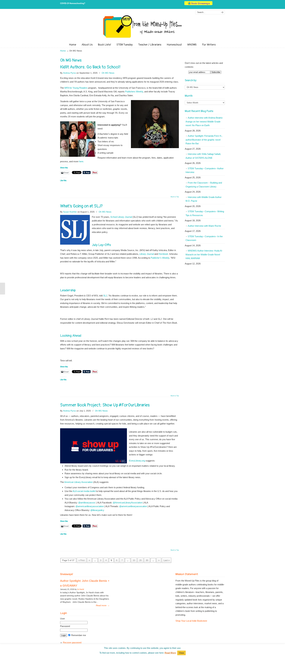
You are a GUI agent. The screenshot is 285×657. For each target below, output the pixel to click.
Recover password (72, 642)
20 (140, 560)
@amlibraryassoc (86, 502)
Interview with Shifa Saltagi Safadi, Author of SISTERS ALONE (203, 156)
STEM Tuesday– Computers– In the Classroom (204, 238)
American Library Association (78, 482)
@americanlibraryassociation (90, 506)
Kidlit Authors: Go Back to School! (90, 67)
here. (81, 161)
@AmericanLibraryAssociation (127, 502)
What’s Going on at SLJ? (81, 206)
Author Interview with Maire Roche (204, 226)
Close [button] (181, 653)
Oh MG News (108, 73)
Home (63, 51)
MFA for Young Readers (76, 88)
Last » (167, 560)
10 (134, 560)
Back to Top (175, 196)
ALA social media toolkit (84, 491)
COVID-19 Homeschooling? (72, 3)
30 (147, 560)
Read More (170, 652)
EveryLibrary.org (137, 460)
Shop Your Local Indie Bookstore (191, 621)
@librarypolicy (97, 510)
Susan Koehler (70, 212)
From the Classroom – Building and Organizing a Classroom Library (204, 184)
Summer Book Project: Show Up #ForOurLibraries (105, 405)
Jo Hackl (80, 589)
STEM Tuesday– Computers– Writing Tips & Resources (205, 213)
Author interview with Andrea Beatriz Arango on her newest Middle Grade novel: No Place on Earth (204, 121)
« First (82, 560)
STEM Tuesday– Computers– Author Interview (205, 170)
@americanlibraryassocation (133, 506)
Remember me (78, 635)
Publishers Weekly (134, 91)
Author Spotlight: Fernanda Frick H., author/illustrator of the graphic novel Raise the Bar (204, 140)
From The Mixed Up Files (142, 26)
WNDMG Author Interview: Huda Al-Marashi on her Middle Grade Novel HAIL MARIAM (204, 254)
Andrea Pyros (69, 73)
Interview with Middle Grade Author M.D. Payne (203, 199)
